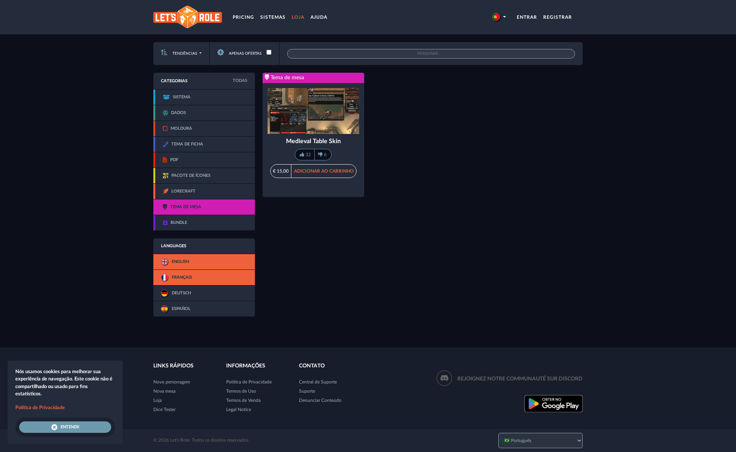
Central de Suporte (318, 382)
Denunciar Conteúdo (320, 400)
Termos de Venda (243, 400)
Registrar (557, 17)
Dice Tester (164, 409)
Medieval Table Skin (313, 141)
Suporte (307, 391)
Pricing (243, 17)
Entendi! (70, 427)
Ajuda (318, 17)
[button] (499, 17)
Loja (298, 17)
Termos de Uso (241, 391)
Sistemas (273, 17)
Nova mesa (164, 391)
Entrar (527, 17)
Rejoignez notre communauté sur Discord (520, 379)
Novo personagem (171, 382)
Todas (240, 80)
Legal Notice (238, 409)
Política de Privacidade (249, 382)
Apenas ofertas (244, 53)
